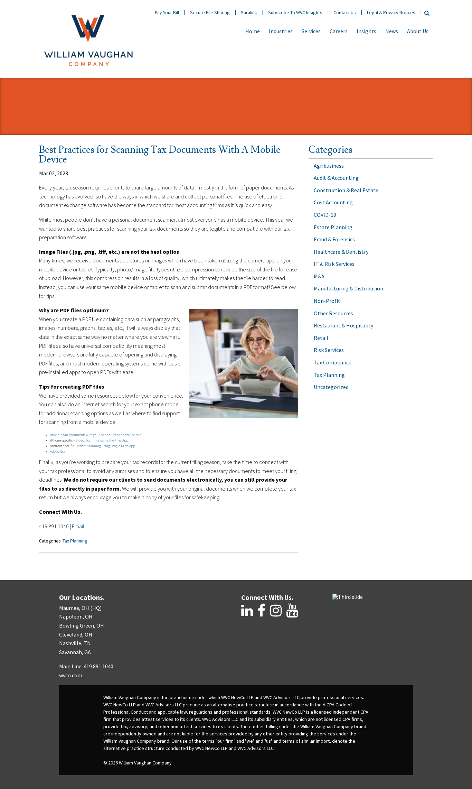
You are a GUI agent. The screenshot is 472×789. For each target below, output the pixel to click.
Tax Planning (75, 541)
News (391, 31)
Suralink (249, 12)
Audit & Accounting (336, 177)
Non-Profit (327, 300)
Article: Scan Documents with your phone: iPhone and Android (96, 435)
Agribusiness (329, 165)
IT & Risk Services (334, 263)
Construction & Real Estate (346, 190)
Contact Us (344, 12)
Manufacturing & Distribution (348, 288)
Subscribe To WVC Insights (295, 12)
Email (78, 526)
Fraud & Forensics (334, 239)
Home (252, 31)
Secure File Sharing (210, 12)
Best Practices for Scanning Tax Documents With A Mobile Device (160, 154)
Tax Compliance (332, 362)
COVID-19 (325, 214)
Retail (321, 337)
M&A (319, 276)
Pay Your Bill (167, 12)
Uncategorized (331, 386)
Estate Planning (333, 227)
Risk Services (329, 349)
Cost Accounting (333, 202)
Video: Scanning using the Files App (102, 440)
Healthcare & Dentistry (341, 251)
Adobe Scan (58, 451)
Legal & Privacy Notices (391, 12)
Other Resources (333, 313)
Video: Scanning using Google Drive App (106, 446)
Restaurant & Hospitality (343, 325)
